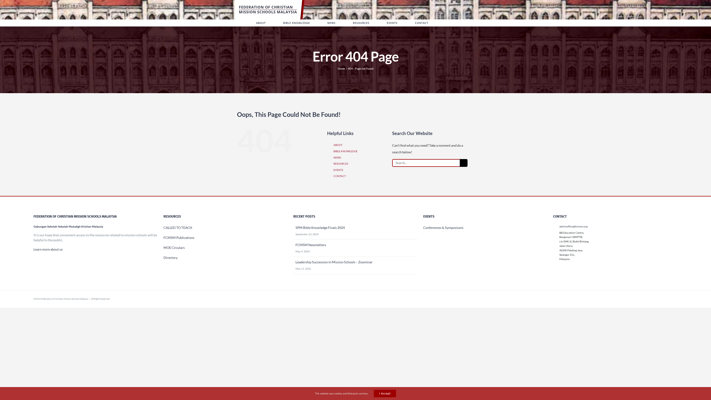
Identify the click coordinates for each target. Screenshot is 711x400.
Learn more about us (48, 249)
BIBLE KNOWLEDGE (345, 151)
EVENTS (338, 169)
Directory (170, 258)
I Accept (385, 393)
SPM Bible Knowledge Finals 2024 (320, 228)
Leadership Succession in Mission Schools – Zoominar (334, 262)
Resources (172, 216)
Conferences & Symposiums (443, 228)
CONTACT (339, 176)
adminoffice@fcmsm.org (573, 226)
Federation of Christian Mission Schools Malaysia (64, 298)
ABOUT (337, 144)
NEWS (337, 157)
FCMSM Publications (178, 238)
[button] (446, 23)
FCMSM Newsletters (311, 245)
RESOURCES (340, 163)
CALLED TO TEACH (177, 228)
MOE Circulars (174, 248)
